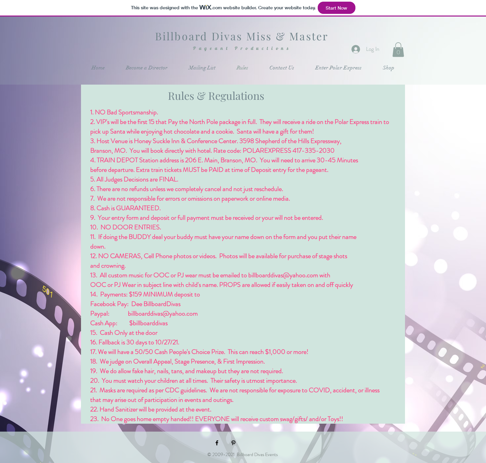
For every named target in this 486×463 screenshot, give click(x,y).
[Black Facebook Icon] (217, 443)
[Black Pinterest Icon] (233, 443)
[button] (398, 49)
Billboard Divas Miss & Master (242, 36)
